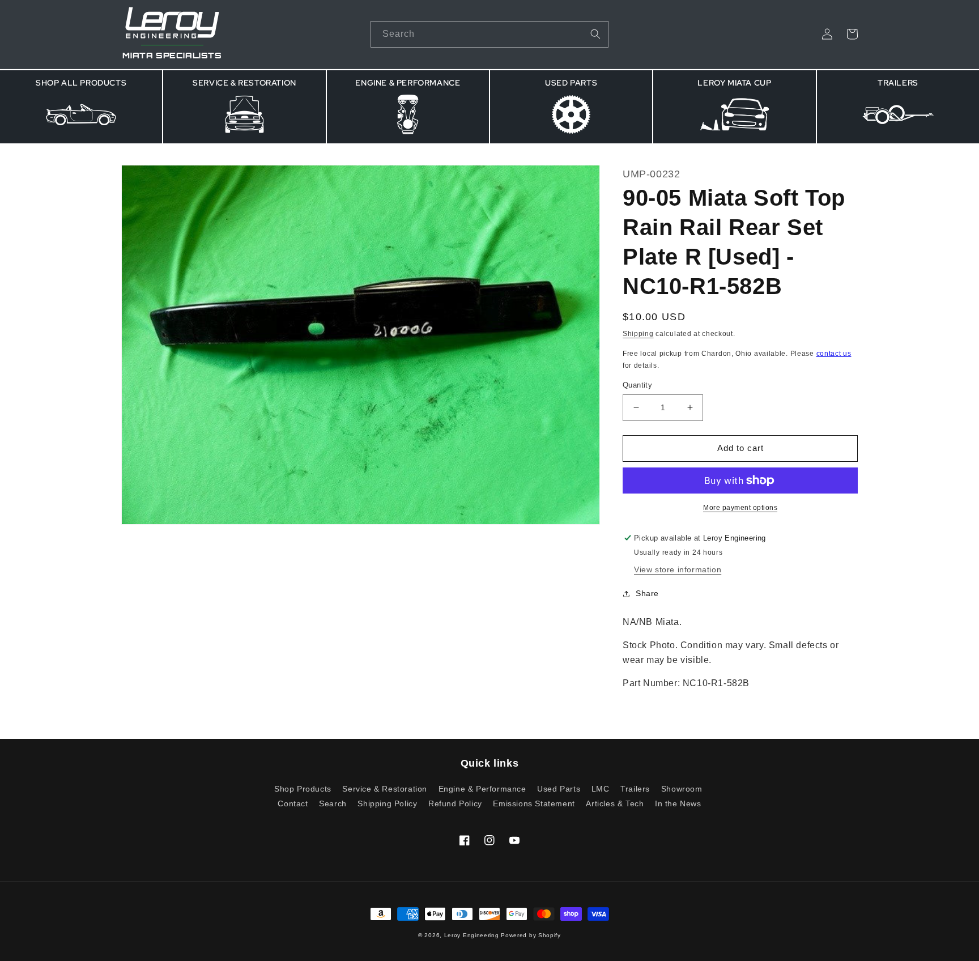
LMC (600, 788)
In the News (678, 803)
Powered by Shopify (531, 935)
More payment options (740, 508)
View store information (677, 569)
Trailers (635, 788)
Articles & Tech (615, 803)
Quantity (637, 385)
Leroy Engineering (471, 935)
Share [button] (647, 593)
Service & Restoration (384, 788)
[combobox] (489, 34)
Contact (293, 803)
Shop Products (302, 789)
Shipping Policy (387, 803)
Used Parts (558, 788)
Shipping (638, 334)
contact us (834, 354)
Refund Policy (455, 803)
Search (333, 803)
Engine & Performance (482, 788)
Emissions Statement (533, 803)
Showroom (682, 788)
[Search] (595, 34)
